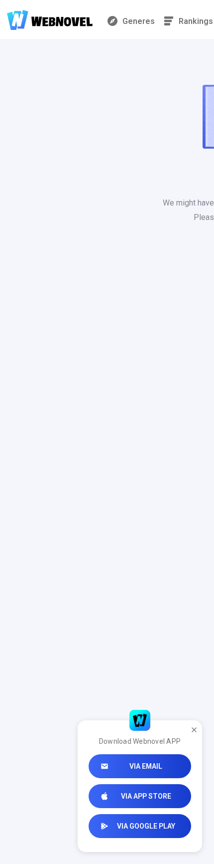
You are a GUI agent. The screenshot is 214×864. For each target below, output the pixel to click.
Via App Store (146, 796)
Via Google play (146, 826)
